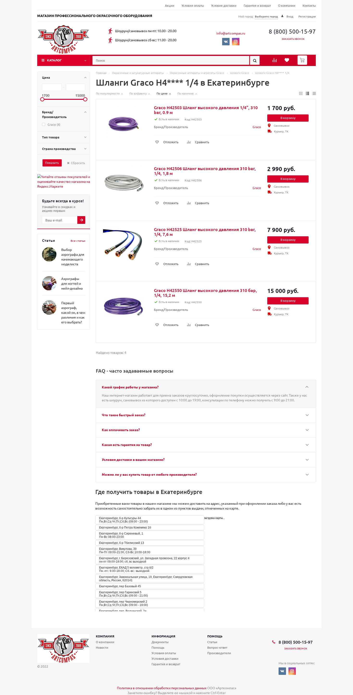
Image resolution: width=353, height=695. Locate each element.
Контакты (309, 6)
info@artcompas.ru (230, 33)
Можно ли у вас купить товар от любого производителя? (149, 474)
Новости (102, 647)
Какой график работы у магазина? (130, 387)
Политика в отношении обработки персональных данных (162, 688)
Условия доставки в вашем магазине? (133, 459)
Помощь (215, 636)
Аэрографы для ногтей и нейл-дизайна (72, 283)
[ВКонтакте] (226, 41)
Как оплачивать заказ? (121, 430)
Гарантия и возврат (257, 6)
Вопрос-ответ (217, 647)
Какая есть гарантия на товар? (127, 444)
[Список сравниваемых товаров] (275, 61)
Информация (163, 636)
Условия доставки (224, 6)
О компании (286, 6)
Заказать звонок (293, 39)
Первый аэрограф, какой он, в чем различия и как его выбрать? (73, 312)
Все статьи (78, 241)
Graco (257, 127)
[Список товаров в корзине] (303, 63)
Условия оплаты (193, 6)
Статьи (212, 642)
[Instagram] (235, 41)
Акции (169, 6)
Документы (160, 642)
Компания (105, 636)
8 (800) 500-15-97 (292, 31)
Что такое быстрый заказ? (123, 415)
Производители (219, 653)
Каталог (54, 60)
